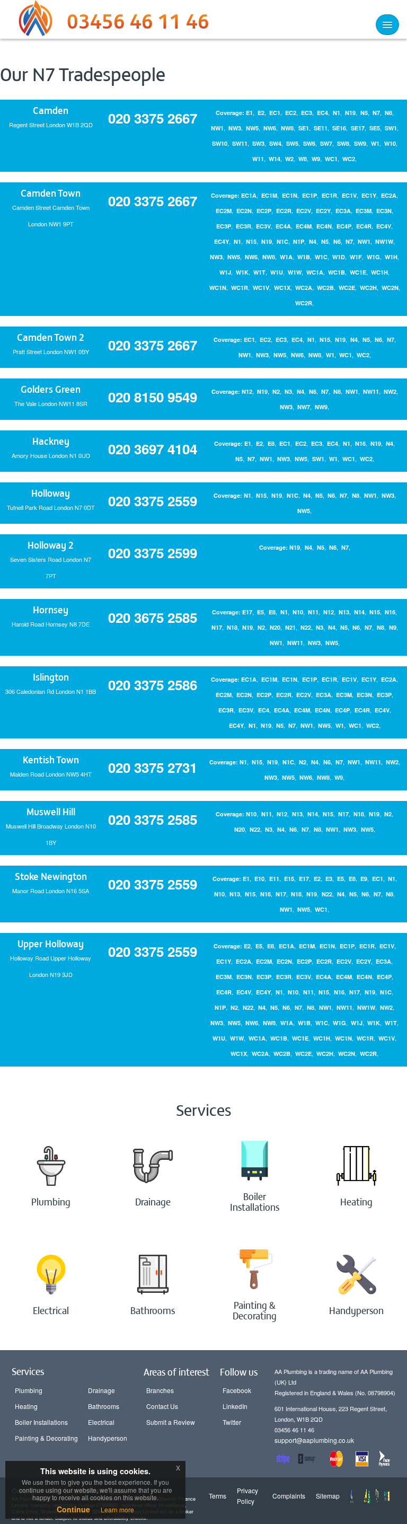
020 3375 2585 (152, 819)
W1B (303, 257)
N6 (337, 241)
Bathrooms (103, 1406)
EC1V (349, 195)
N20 (275, 627)
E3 (328, 879)
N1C (282, 241)
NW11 (371, 391)
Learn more (117, 1509)
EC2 (290, 113)
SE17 (358, 128)
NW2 (390, 391)
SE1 (303, 128)
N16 (360, 443)
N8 (388, 113)
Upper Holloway (50, 943)
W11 (258, 159)
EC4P (344, 226)
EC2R (283, 211)
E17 (247, 612)
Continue (73, 1509)
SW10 (219, 143)
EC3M (363, 211)
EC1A (248, 195)
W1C (321, 257)
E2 (261, 113)
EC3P (223, 226)
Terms (217, 1495)
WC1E (358, 272)
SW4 (275, 143)
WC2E (347, 288)
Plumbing (28, 1390)
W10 (390, 143)
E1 (249, 113)
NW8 (287, 128)
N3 (288, 391)
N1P (298, 241)
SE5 (374, 128)
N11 (313, 612)
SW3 (258, 143)
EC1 (274, 113)
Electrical (101, 1421)
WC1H (379, 272)
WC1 (331, 159)
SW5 (292, 143)
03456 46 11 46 (138, 23)
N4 (312, 241)
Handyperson (107, 1437)
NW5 (252, 128)
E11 (274, 879)
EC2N (244, 211)
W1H (391, 257)
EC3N (384, 211)
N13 (344, 612)
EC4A (283, 226)
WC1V (261, 288)
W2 (289, 159)
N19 (350, 113)
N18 (232, 627)
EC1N (289, 195)
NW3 (234, 128)
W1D (338, 257)
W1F (356, 257)
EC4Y (221, 241)
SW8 (343, 143)
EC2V (303, 211)
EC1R (329, 195)
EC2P (263, 211)
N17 (216, 627)
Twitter (232, 1421)
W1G (373, 257)
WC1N (217, 288)
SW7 (326, 143)
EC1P (309, 195)
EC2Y (323, 211)
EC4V (383, 226)
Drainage (101, 1390)
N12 (247, 391)
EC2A (388, 195)
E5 (260, 612)
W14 (274, 159)
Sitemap (328, 1495)
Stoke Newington (51, 876)
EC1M (269, 195)
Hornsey (50, 609)
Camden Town (51, 192)
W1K (242, 272)
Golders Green (51, 388)
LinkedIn (235, 1406)
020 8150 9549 (152, 397)
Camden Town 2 (50, 336)
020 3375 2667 (152, 118)
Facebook (237, 1390)
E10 (259, 879)
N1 (336, 113)
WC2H (368, 288)
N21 (290, 627)
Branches (160, 1390)
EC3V (263, 226)
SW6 (309, 143)
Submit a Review (170, 1421)
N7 (376, 113)
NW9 (321, 407)
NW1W (384, 241)
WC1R (239, 288)
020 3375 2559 (152, 500)
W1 (375, 143)
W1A (286, 257)
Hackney (50, 440)
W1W (295, 272)
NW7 (303, 407)
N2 (276, 391)
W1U (276, 272)
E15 (289, 879)
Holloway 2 (51, 544)
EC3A (343, 211)
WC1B (336, 272)
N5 (364, 113)
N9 (392, 627)
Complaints (288, 1495)
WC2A (303, 288)
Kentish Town (51, 759)
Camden (50, 110)
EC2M (224, 211)
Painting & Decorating (46, 1437)
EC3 (306, 113)
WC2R (303, 303)
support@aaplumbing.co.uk (314, 1439)
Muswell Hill (50, 811)
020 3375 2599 (152, 552)
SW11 (239, 143)
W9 (316, 159)
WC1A (314, 272)
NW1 (217, 128)
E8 (271, 443)
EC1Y (368, 195)
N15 (251, 241)
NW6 (269, 128)
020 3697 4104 (152, 449)
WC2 (348, 159)
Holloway (50, 492)
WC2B (325, 288)
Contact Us (162, 1406)
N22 (305, 627)
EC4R (363, 226)
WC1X (282, 288)
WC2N (390, 288)
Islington (51, 676)
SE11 (321, 128)
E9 (363, 879)
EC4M (304, 226)
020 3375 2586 (152, 684)
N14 (359, 612)
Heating (26, 1406)
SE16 (339, 128)
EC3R (243, 226)
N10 (298, 612)
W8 (302, 159)
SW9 (360, 143)
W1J (225, 272)
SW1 (391, 128)
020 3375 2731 (152, 767)
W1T (259, 272)
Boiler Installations (41, 1421)
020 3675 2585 (152, 617)
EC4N (324, 226)
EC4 (322, 113)
